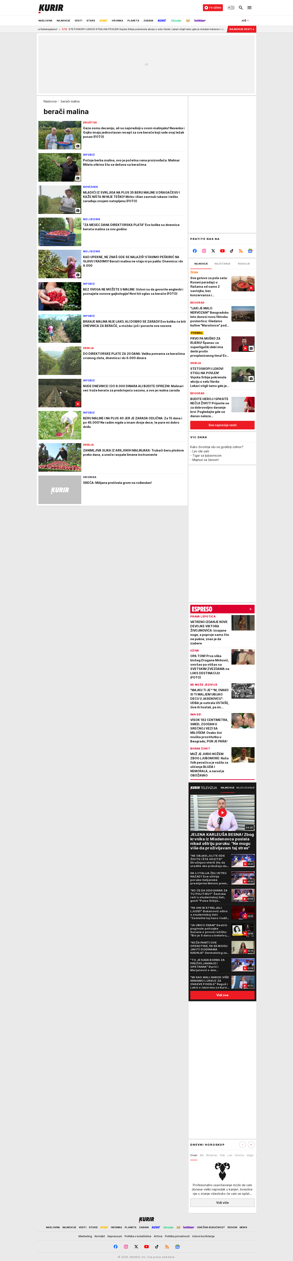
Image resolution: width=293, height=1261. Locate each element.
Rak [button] (222, 1155)
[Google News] (250, 251)
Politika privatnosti (177, 1236)
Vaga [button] (249, 1155)
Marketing (85, 1236)
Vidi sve (222, 995)
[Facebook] (194, 251)
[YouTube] (222, 251)
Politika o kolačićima (138, 1236)
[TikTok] (231, 251)
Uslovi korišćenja (203, 1236)
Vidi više (222, 1202)
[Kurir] (50, 7)
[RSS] (240, 251)
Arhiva (158, 1236)
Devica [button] (239, 1155)
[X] (213, 251)
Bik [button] (202, 1155)
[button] (251, 1144)
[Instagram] (204, 251)
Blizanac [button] (211, 1155)
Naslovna (50, 101)
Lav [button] (230, 1155)
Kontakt (100, 1236)
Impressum (114, 1236)
